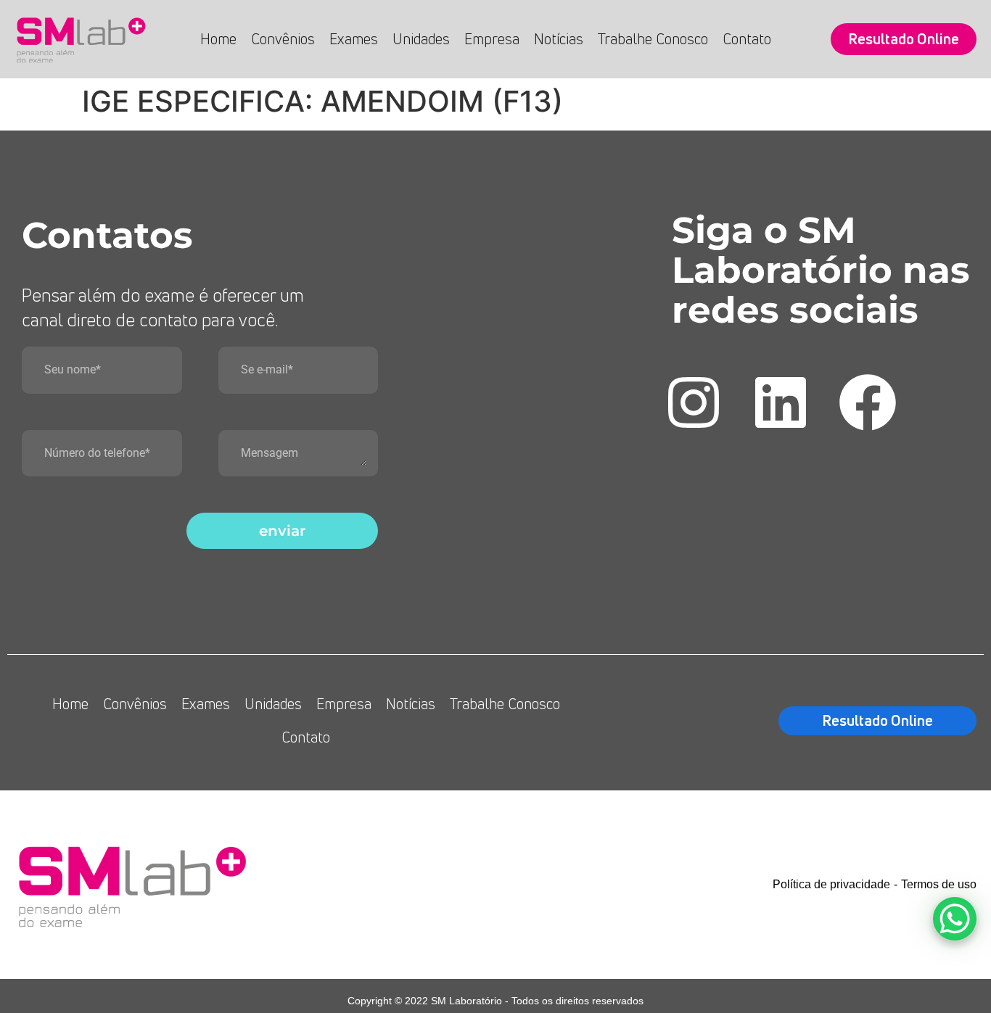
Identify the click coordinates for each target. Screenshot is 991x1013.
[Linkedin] (780, 402)
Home (218, 39)
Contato (747, 39)
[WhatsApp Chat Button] (954, 918)
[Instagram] (693, 402)
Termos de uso (938, 884)
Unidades (421, 39)
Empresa (491, 39)
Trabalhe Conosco (653, 39)
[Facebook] (867, 402)
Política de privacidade (831, 884)
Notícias (558, 39)
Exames (353, 39)
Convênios (283, 39)
